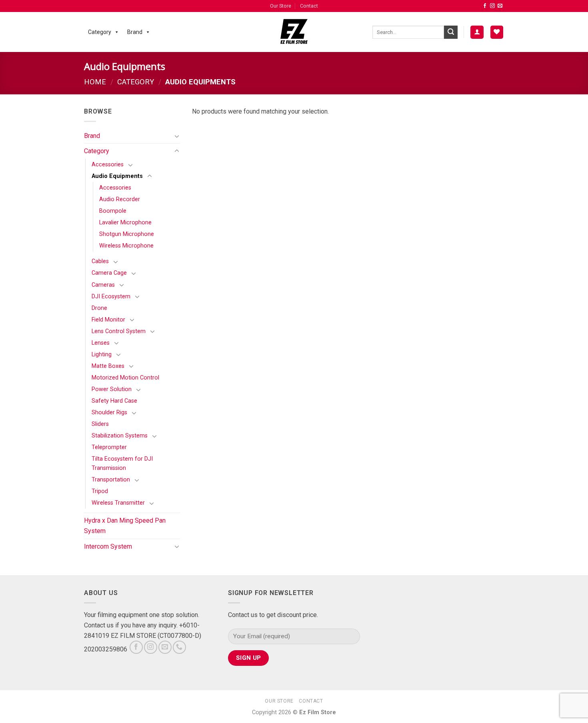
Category (99, 32)
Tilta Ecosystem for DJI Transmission (122, 463)
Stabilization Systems (120, 435)
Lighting (102, 354)
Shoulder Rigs (109, 412)
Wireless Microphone (126, 245)
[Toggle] (177, 136)
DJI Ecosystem (111, 296)
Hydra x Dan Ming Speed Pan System (125, 526)
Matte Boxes (108, 366)
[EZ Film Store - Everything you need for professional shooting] (294, 32)
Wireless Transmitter (118, 502)
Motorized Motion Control (125, 377)
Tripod (100, 491)
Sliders (100, 424)
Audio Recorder (119, 199)
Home (95, 82)
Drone (99, 308)
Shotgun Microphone (126, 234)
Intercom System (108, 546)
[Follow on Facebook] (484, 6)
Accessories (108, 164)
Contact (309, 6)
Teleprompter (109, 447)
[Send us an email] (500, 6)
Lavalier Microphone (125, 222)
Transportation (111, 479)
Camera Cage (109, 273)
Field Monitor (108, 319)
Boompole (112, 211)
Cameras (103, 285)
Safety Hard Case (114, 400)
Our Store (280, 6)
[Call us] (179, 647)
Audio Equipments (117, 176)
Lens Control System (119, 331)
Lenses (101, 343)
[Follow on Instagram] (492, 6)
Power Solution (112, 389)
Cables (100, 261)
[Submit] (451, 32)
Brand (134, 32)
